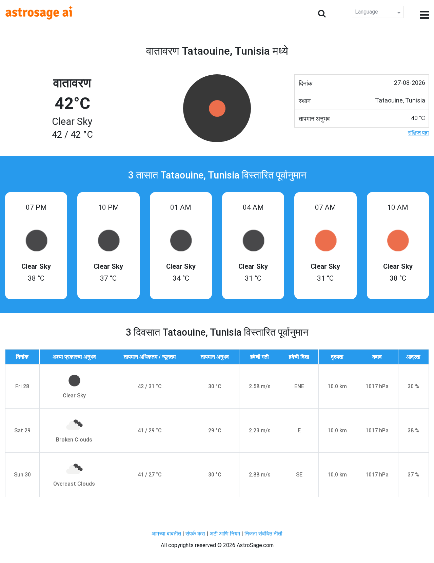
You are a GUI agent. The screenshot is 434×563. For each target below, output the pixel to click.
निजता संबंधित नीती (263, 533)
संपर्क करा (195, 533)
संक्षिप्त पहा (418, 133)
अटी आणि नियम (225, 533)
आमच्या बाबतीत (167, 533)
